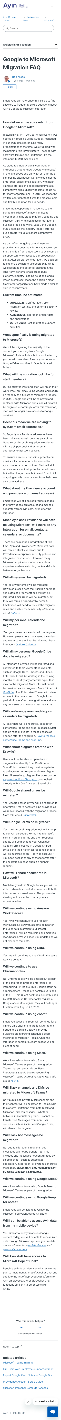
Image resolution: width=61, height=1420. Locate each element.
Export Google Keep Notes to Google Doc (28, 1375)
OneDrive (8, 692)
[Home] (15, 6)
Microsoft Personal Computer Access (25, 1387)
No (39, 1327)
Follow (10, 87)
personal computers (15, 1249)
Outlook (15, 613)
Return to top (11, 1346)
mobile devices (37, 1245)
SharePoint (29, 815)
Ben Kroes (18, 76)
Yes (21, 1327)
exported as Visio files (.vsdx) (20, 779)
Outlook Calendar (26, 644)
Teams (14, 1080)
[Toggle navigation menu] (52, 6)
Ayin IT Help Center (14, 1413)
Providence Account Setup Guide (23, 1381)
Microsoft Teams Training (18, 1362)
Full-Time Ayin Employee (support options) (28, 1369)
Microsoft (49, 20)
